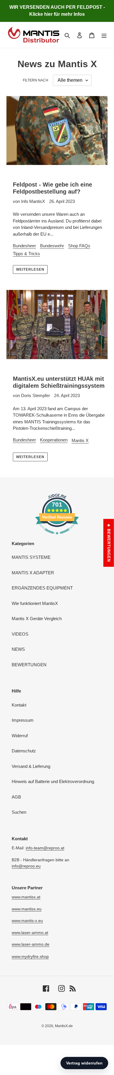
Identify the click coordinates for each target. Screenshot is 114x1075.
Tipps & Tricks (26, 253)
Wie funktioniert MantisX (35, 603)
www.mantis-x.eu (27, 920)
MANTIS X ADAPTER (33, 572)
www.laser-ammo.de (30, 944)
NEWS (18, 649)
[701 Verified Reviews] (57, 537)
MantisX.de (64, 1026)
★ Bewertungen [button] (109, 542)
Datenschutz (24, 750)
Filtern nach (35, 80)
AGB (16, 796)
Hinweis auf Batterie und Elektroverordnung (53, 781)
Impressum (23, 720)
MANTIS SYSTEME (31, 557)
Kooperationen (54, 439)
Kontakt (19, 704)
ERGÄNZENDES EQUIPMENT (42, 587)
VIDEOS (20, 634)
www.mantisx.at (26, 897)
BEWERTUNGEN (29, 664)
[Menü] (104, 35)
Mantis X (80, 440)
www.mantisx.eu (27, 909)
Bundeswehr (52, 245)
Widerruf (20, 735)
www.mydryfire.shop (30, 956)
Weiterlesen (30, 269)
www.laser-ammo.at (30, 932)
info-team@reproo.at (45, 848)
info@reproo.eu (26, 866)
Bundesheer (24, 245)
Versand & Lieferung (31, 766)
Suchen (19, 812)
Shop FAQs (79, 245)
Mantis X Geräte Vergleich (37, 618)
